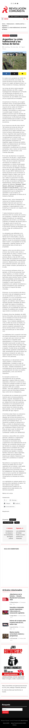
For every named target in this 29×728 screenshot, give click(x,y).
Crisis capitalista (8, 522)
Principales (13, 35)
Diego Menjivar (14, 602)
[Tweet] (14, 73)
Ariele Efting (7, 47)
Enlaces (14, 725)
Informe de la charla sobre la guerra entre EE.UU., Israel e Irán (18, 622)
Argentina (6, 35)
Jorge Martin (14, 615)
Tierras (17, 522)
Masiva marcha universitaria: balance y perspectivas (17, 634)
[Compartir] (6, 73)
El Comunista (14, 638)
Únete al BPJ (6, 723)
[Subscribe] (22, 73)
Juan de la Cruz (14, 627)
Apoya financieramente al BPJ (18, 723)
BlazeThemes (24, 720)
